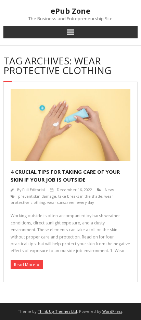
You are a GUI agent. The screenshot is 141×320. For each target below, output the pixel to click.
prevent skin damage (37, 196)
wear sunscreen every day (70, 202)
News (109, 189)
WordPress (112, 311)
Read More (24, 265)
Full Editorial (33, 189)
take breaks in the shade (80, 196)
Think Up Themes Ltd (57, 311)
